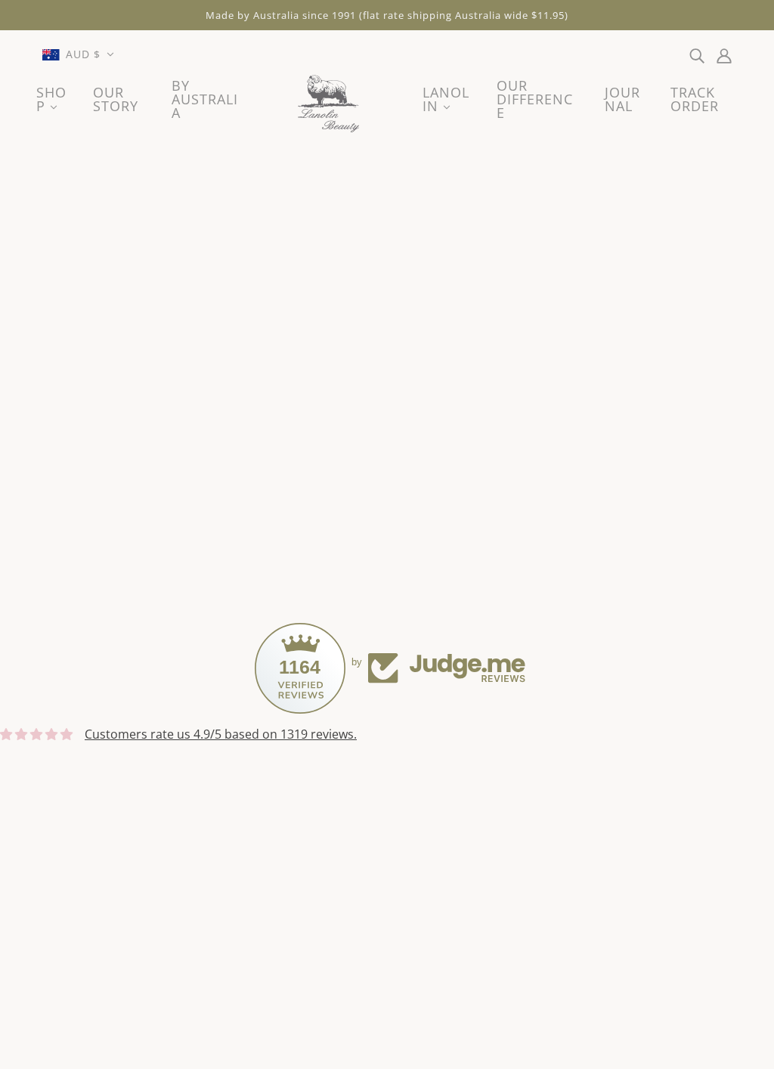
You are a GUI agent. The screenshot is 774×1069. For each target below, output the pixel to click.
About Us (361, 899)
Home (352, 827)
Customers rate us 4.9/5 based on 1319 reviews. (221, 734)
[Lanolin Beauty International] (331, 105)
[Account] (724, 54)
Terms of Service (95, 845)
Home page (343, 360)
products (523, 360)
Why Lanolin (369, 917)
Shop (349, 845)
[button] (78, 54)
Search (354, 881)
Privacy (68, 863)
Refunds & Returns (102, 899)
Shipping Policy (91, 881)
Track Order (369, 936)
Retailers (360, 863)
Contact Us (79, 827)
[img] (697, 54)
